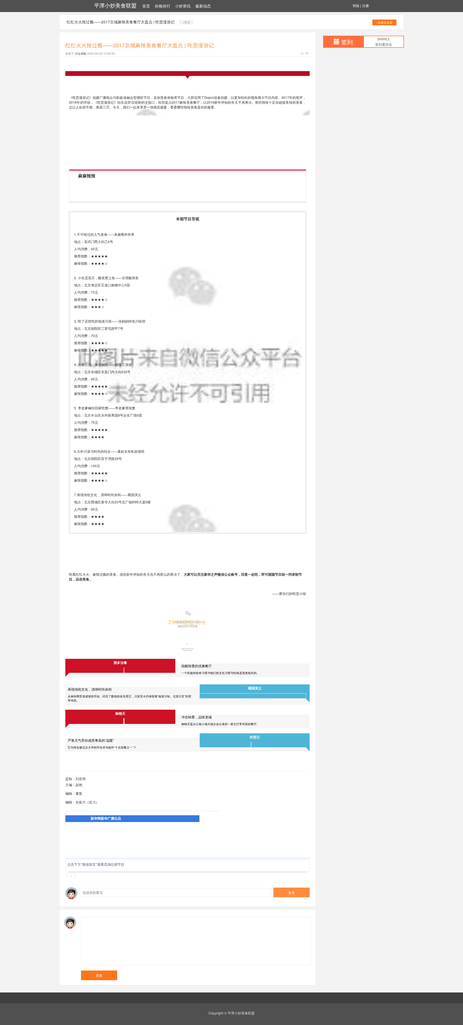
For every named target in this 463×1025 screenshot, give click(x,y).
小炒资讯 (183, 6)
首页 (146, 6)
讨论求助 (80, 53)
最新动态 (203, 6)
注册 (365, 6)
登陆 (356, 6)
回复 (99, 975)
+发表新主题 (384, 22)
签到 (347, 41)
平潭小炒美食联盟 (115, 6)
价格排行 (162, 6)
